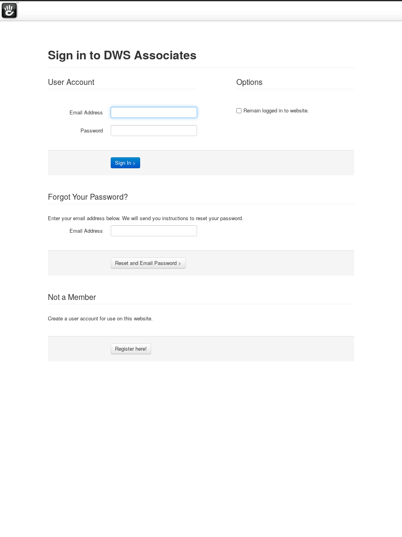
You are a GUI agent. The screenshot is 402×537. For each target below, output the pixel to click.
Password (91, 130)
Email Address (86, 112)
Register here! (131, 348)
